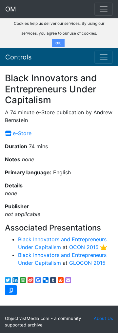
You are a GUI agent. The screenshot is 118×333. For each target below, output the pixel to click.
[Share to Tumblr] (53, 280)
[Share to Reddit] (61, 280)
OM (10, 9)
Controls (18, 57)
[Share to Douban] (23, 280)
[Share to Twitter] (8, 280)
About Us (103, 318)
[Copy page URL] (11, 290)
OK (58, 43)
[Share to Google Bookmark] (38, 280)
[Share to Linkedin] (15, 280)
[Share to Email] (68, 280)
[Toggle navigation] (103, 57)
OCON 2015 (84, 247)
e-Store (21, 133)
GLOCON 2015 (87, 263)
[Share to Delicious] (46, 280)
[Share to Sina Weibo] (30, 280)
